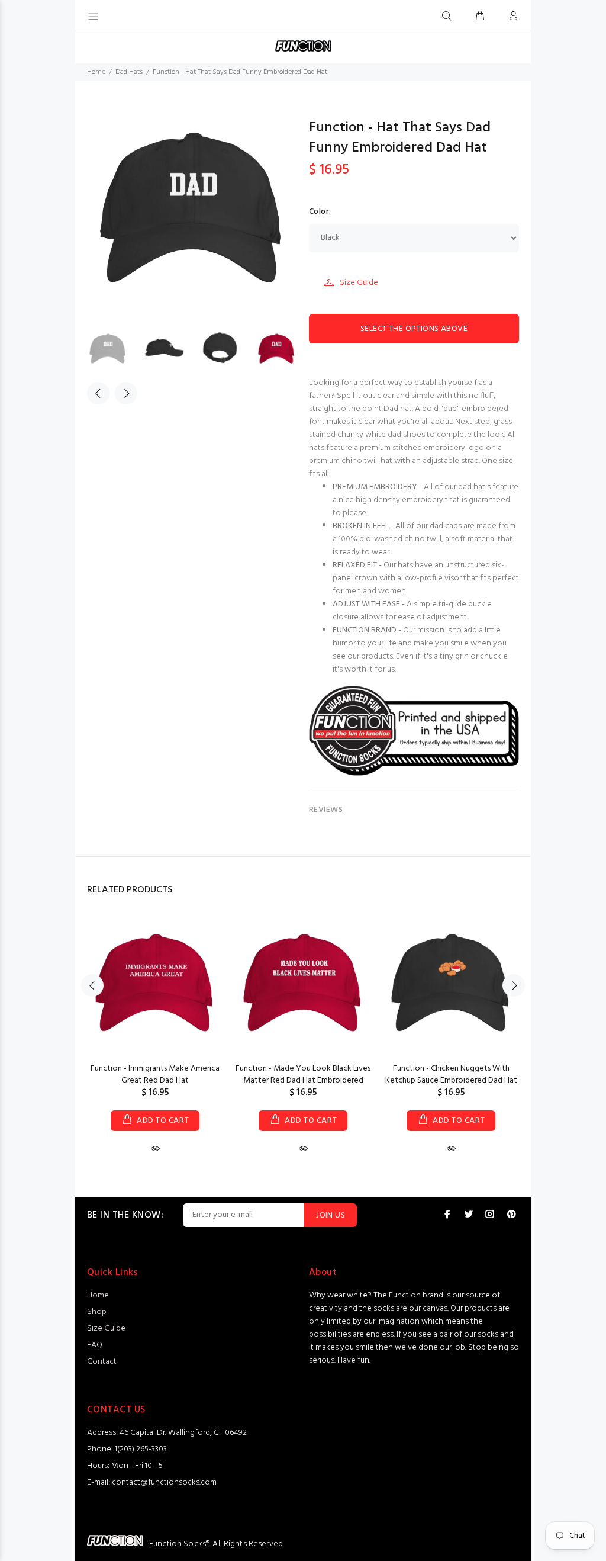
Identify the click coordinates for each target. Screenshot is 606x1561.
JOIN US (330, 1215)
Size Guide (359, 283)
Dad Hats (129, 72)
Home (96, 72)
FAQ (94, 1345)
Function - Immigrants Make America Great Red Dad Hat (155, 1074)
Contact (102, 1362)
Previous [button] (98, 393)
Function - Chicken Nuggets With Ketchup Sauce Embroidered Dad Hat (451, 1074)
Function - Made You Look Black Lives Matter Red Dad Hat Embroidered (303, 1074)
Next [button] (126, 393)
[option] (115, 349)
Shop (97, 1312)
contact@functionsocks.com (164, 1482)
